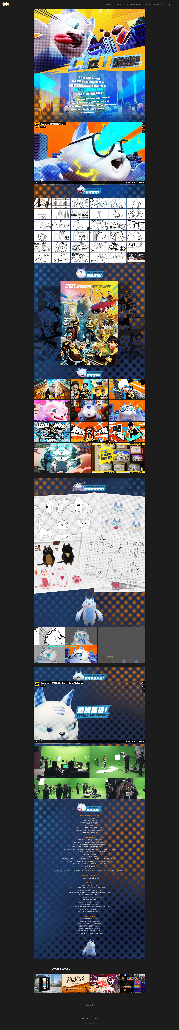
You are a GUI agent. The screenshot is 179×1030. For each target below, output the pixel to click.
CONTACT (156, 5)
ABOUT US (109, 5)
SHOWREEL (118, 5)
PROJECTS (148, 5)
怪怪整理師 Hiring (136, 5)
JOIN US (126, 5)
